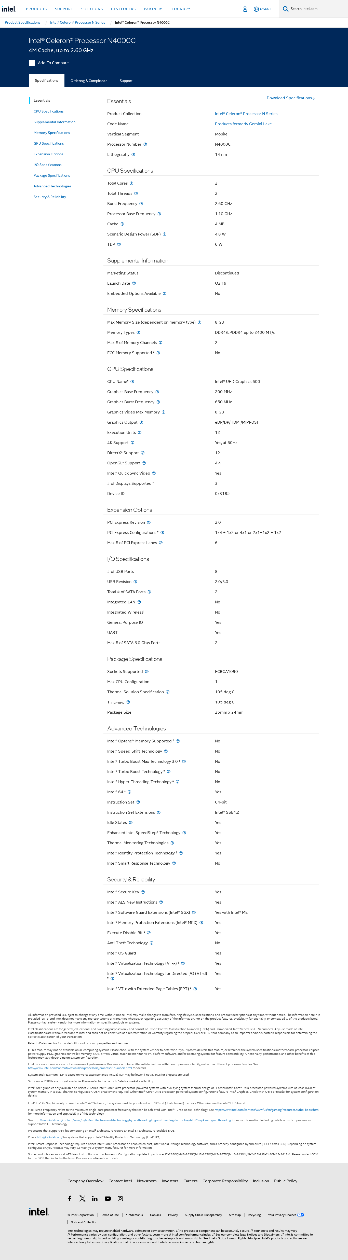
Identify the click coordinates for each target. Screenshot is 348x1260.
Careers (190, 1181)
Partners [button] (154, 9)
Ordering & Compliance (89, 80)
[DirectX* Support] (142, 453)
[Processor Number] (145, 144)
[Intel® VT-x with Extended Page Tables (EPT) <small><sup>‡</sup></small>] (195, 989)
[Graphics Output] (141, 422)
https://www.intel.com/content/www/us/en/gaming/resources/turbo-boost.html (267, 1110)
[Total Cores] (131, 183)
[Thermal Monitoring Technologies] (172, 843)
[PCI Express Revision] (149, 522)
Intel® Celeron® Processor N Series (246, 113)
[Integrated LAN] (139, 602)
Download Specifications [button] (289, 98)
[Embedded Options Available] (164, 293)
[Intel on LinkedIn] (95, 1199)
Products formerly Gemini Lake (243, 124)
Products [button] (36, 9)
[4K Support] (132, 442)
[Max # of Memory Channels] (160, 342)
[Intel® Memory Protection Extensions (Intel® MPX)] (201, 922)
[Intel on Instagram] (120, 1199)
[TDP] (119, 244)
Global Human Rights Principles (239, 1238)
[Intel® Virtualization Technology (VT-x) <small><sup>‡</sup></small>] (183, 963)
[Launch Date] (134, 283)
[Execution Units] (139, 432)
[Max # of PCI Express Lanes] (161, 543)
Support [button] (64, 9)
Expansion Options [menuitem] (48, 154)
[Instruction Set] (138, 802)
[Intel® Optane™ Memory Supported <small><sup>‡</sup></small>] (178, 741)
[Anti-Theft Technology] (151, 943)
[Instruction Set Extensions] (159, 812)
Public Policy (285, 1181)
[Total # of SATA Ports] (149, 592)
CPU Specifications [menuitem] (49, 111)
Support (126, 80)
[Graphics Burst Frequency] (158, 402)
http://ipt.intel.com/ (49, 1137)
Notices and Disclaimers (263, 1234)
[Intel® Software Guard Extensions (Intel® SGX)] (194, 912)
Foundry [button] (181, 9)
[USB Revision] (135, 581)
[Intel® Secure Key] (143, 892)
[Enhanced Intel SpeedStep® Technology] (184, 832)
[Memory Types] (138, 332)
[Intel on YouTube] (107, 1199)
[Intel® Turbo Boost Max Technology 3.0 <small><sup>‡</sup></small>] (184, 761)
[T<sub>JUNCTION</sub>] (128, 702)
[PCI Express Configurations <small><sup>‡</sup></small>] (162, 532)
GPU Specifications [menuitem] (49, 143)
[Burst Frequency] (141, 203)
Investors (170, 1181)
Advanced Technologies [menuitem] (53, 186)
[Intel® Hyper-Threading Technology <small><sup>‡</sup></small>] (177, 782)
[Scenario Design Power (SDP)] (164, 234)
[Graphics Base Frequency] (157, 392)
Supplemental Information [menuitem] (54, 122)
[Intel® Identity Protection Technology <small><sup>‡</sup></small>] (181, 853)
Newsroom (147, 1181)
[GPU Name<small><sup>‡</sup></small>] (132, 381)
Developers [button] (123, 9)
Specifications (46, 80)
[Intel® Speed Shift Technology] (166, 751)
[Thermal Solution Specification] (167, 692)
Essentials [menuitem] (42, 100)
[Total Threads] (136, 193)
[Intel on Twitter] (82, 1199)
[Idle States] (130, 822)
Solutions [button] (92, 9)
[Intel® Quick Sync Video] (154, 473)
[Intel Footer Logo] (39, 1211)
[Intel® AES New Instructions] (161, 902)
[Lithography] (133, 154)
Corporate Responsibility (225, 1181)
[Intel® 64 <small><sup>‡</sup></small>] (129, 792)
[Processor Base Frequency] (159, 214)
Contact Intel (120, 1181)
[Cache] (122, 224)
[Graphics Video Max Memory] (163, 412)
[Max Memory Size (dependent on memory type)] (199, 322)
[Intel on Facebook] (69, 1199)
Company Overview (85, 1181)
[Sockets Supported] (147, 671)
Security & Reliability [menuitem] (50, 197)
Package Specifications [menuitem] (52, 175)
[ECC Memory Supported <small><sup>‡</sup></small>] (158, 353)
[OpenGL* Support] (144, 463)
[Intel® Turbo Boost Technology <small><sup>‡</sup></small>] (168, 771)
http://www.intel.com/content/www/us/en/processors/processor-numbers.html (80, 1068)
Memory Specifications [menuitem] (52, 132)
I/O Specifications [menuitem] (48, 164)
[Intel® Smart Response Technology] (174, 863)
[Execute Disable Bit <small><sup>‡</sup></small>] (149, 933)
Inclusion (261, 1181)
